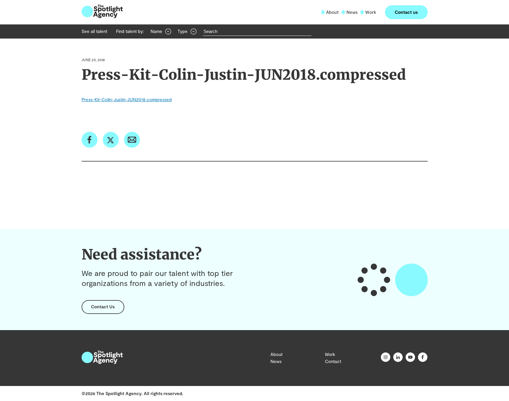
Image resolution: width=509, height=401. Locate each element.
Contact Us (103, 306)
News (352, 12)
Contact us (406, 12)
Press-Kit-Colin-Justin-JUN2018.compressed (127, 99)
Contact (333, 361)
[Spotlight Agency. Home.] (102, 362)
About (332, 12)
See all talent (94, 31)
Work (370, 12)
